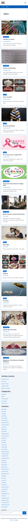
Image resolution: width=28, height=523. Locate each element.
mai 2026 (3, 413)
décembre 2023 (5, 451)
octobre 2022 (4, 471)
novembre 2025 (5, 424)
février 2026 (4, 418)
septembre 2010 (5, 504)
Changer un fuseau (8, 39)
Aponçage (6, 244)
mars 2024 (4, 444)
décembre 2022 (5, 469)
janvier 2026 (4, 420)
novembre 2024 (5, 436)
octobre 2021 (4, 489)
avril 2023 (3, 460)
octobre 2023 (4, 456)
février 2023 (4, 464)
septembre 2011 (5, 500)
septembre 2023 (5, 458)
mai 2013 (3, 495)
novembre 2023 (5, 453)
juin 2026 (3, 411)
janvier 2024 (4, 449)
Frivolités (6, 301)
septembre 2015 (5, 493)
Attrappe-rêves (4, 386)
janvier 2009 (4, 507)
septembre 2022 (5, 473)
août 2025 (3, 427)
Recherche (3, 510)
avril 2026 (3, 416)
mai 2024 (3, 442)
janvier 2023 (4, 467)
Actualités (3, 394)
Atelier (5, 94)
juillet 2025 (3, 429)
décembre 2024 (5, 433)
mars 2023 (4, 462)
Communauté (6, 181)
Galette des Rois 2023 (9, 329)
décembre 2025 (5, 422)
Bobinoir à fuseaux (5, 388)
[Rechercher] (24, 512)
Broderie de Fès (5, 379)
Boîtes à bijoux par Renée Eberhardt (14, 214)
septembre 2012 (5, 498)
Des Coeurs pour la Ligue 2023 (12, 154)
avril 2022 (3, 482)
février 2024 (4, 447)
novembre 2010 (5, 502)
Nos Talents (6, 211)
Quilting (5, 273)
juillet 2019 (3, 491)
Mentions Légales (14, 520)
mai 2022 (3, 480)
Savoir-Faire (6, 36)
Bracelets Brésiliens (9, 126)
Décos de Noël (7, 97)
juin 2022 (3, 478)
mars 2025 (4, 431)
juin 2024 (3, 440)
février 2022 (4, 484)
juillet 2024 (3, 438)
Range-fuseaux (4, 383)
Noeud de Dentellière (9, 68)
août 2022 (3, 476)
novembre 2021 (5, 487)
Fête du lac (3, 381)
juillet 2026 (3, 409)
